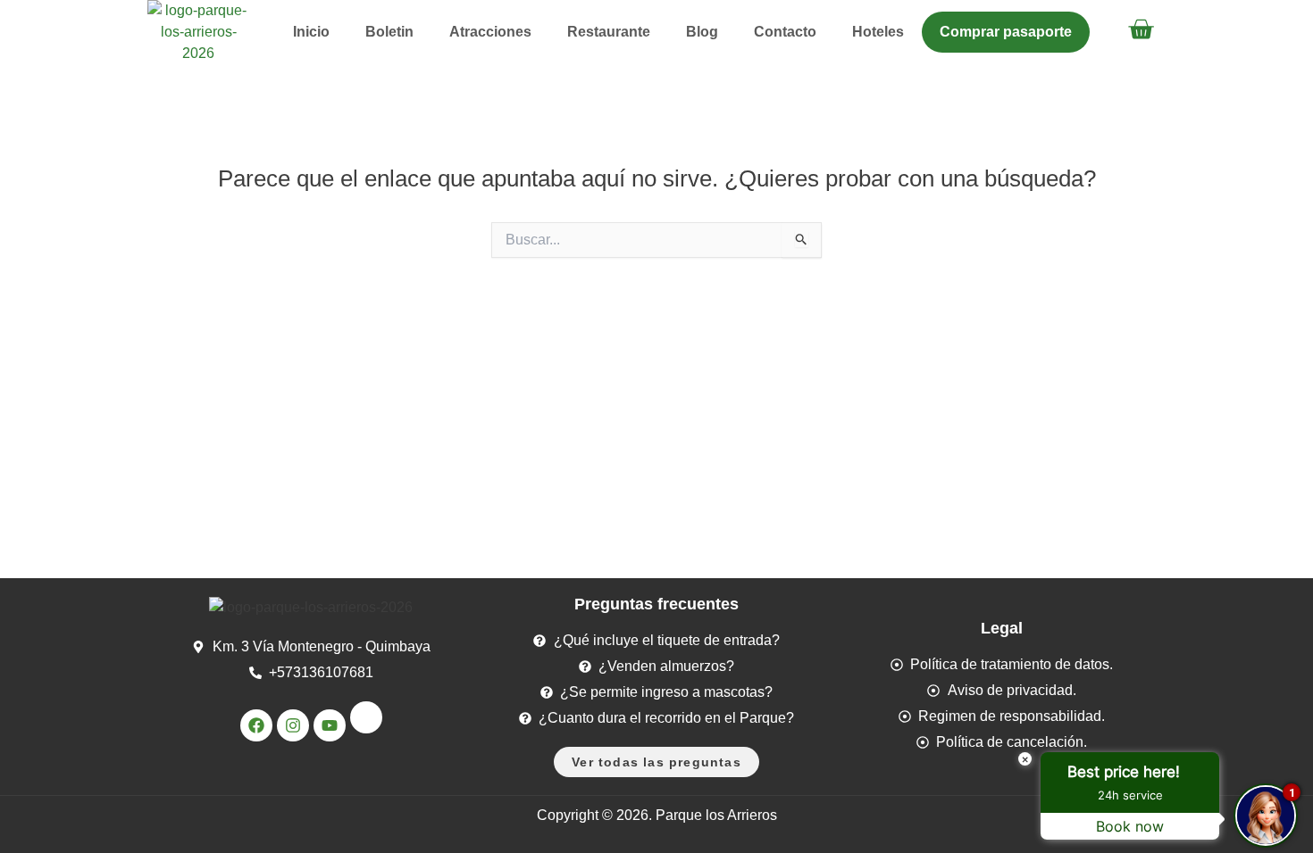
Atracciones (490, 31)
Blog (702, 31)
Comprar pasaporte (1006, 31)
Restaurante (608, 31)
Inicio (311, 31)
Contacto (785, 31)
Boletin (389, 31)
